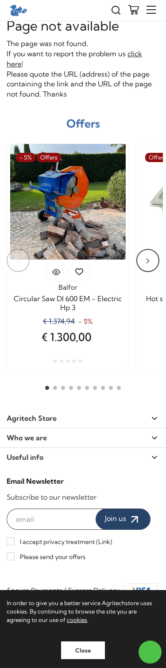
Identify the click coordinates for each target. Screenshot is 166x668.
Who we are (27, 437)
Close (83, 650)
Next (147, 260)
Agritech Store (32, 418)
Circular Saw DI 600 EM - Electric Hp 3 (68, 303)
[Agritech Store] (18, 10)
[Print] (79, 271)
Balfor (67, 287)
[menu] (151, 10)
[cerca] (116, 10)
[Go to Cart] (133, 10)
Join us (116, 518)
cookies (77, 619)
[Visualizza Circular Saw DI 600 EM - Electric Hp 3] (56, 271)
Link (104, 542)
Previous (18, 260)
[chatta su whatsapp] (150, 652)
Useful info (25, 457)
